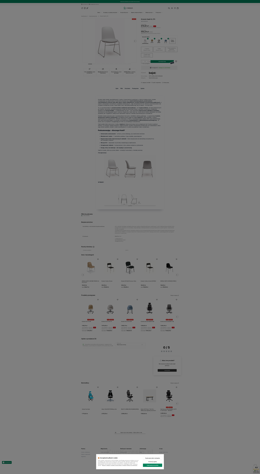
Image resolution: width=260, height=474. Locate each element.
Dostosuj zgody (152, 461)
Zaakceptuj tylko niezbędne (152, 458)
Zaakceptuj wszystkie (152, 465)
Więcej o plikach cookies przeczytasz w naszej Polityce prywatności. (119, 465)
